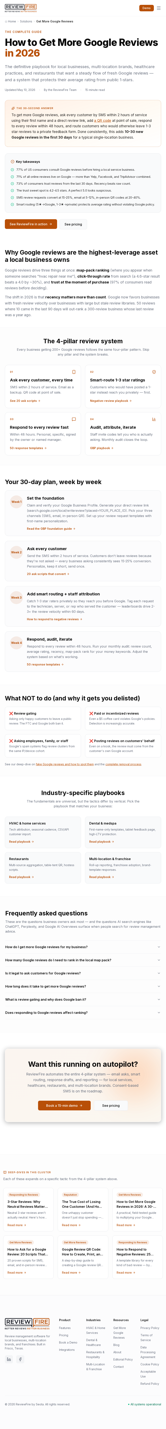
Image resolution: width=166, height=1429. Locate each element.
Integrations (67, 1349)
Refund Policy (149, 1383)
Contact (118, 1366)
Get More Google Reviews (119, 1332)
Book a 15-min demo (62, 1106)
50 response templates (26, 448)
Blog (116, 1345)
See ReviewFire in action (28, 224)
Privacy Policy (149, 1328)
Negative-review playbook (109, 400)
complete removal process (123, 764)
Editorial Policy (123, 1359)
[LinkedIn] (9, 1359)
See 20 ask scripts (23, 400)
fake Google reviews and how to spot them (65, 764)
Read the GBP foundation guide (49, 528)
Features (65, 1328)
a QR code (102, 121)
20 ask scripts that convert (46, 574)
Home (12, 21)
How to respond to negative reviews (53, 619)
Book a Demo (68, 1342)
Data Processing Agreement (147, 1352)
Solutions (26, 21)
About (117, 1352)
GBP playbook (100, 448)
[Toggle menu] (158, 8)
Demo (147, 8)
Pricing (63, 1335)
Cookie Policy (149, 1364)
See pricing (73, 224)
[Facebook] (20, 1359)
